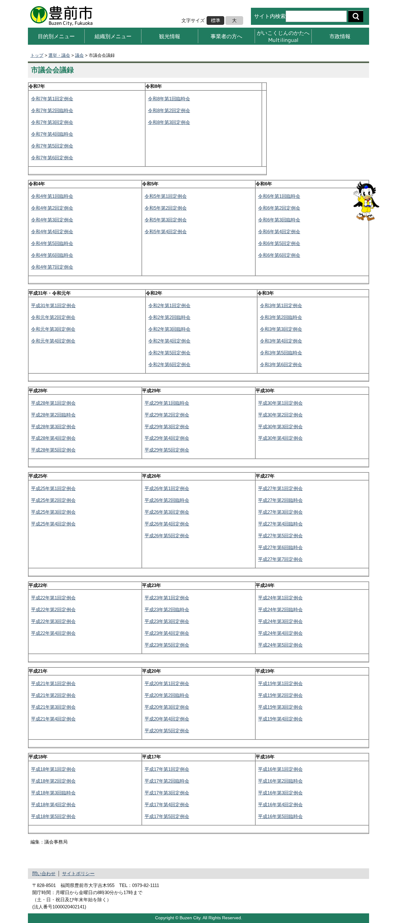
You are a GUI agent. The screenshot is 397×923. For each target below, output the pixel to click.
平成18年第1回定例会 (53, 769)
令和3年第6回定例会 (281, 364)
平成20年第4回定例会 (167, 718)
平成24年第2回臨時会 (280, 609)
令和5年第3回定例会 (166, 219)
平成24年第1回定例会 (280, 597)
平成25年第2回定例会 (53, 500)
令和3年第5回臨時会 (281, 352)
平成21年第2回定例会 (53, 695)
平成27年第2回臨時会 (280, 500)
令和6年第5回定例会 (279, 243)
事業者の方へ (226, 36)
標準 (215, 20)
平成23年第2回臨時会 (167, 609)
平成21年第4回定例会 (53, 718)
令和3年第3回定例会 (281, 329)
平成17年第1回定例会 (167, 769)
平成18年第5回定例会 (53, 816)
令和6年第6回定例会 (279, 255)
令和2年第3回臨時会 (169, 329)
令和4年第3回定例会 (52, 219)
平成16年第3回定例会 (280, 792)
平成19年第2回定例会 (280, 695)
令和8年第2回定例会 (169, 110)
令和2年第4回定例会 (169, 340)
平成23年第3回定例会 (167, 621)
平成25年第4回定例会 (53, 523)
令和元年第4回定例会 (53, 340)
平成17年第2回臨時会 (167, 781)
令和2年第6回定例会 (169, 364)
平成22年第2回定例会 (53, 609)
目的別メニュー (56, 36)
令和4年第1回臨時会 (52, 196)
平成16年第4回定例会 (280, 804)
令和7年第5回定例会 (52, 145)
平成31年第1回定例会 (53, 305)
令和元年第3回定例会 (53, 329)
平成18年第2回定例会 (53, 781)
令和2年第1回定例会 (169, 305)
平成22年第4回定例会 (53, 633)
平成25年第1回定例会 (53, 488)
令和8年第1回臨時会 (169, 98)
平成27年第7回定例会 (280, 559)
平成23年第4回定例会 (167, 633)
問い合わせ (44, 873)
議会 (79, 55)
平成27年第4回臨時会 (280, 523)
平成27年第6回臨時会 (280, 547)
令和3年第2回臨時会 (281, 317)
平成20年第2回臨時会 (167, 695)
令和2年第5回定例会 (169, 352)
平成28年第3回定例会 (53, 426)
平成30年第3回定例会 (280, 426)
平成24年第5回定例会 (280, 645)
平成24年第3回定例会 (280, 621)
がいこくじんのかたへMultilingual (283, 36)
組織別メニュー (113, 36)
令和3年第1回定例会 (281, 305)
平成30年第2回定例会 (280, 414)
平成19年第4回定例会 (280, 718)
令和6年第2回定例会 (279, 208)
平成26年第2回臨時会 (167, 500)
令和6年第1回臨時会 (279, 196)
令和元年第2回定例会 (53, 317)
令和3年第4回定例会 (281, 340)
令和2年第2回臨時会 (169, 317)
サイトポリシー (78, 873)
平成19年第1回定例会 (280, 683)
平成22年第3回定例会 (53, 621)
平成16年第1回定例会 (280, 769)
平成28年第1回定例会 (53, 403)
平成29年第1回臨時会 (167, 403)
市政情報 (339, 36)
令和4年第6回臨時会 (52, 255)
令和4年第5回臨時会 (52, 243)
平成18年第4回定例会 (53, 804)
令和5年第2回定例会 (166, 208)
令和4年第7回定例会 (52, 267)
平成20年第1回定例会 (167, 683)
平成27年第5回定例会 (280, 535)
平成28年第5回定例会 (53, 449)
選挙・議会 (59, 55)
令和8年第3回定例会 (169, 122)
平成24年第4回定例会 (280, 633)
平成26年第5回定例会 (167, 535)
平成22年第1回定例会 (53, 597)
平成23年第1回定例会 (167, 597)
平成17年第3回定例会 (167, 792)
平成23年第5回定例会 (167, 645)
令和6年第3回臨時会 (279, 219)
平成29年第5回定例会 (167, 449)
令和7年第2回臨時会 (52, 110)
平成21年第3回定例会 (53, 707)
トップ (36, 55)
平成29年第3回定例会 (167, 426)
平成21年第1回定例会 (53, 683)
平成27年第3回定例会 (280, 512)
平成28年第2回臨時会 (53, 414)
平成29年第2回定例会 (167, 414)
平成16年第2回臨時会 (280, 781)
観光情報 (169, 36)
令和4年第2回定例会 (52, 208)
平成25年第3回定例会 (53, 512)
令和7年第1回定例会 (52, 98)
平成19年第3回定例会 (280, 707)
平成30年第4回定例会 (280, 438)
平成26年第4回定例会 (167, 523)
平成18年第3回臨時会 (53, 792)
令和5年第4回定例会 (166, 231)
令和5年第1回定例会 (166, 196)
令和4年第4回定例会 (52, 231)
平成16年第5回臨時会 (280, 816)
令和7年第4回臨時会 (52, 134)
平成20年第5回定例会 (167, 730)
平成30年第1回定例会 (280, 403)
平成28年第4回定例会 (53, 438)
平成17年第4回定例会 (167, 804)
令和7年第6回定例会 (52, 157)
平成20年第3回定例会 (167, 707)
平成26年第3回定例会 (167, 512)
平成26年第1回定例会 (167, 488)
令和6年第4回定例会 (279, 231)
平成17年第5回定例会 (167, 816)
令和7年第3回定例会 (52, 122)
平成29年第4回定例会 (167, 438)
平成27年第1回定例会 (280, 488)
